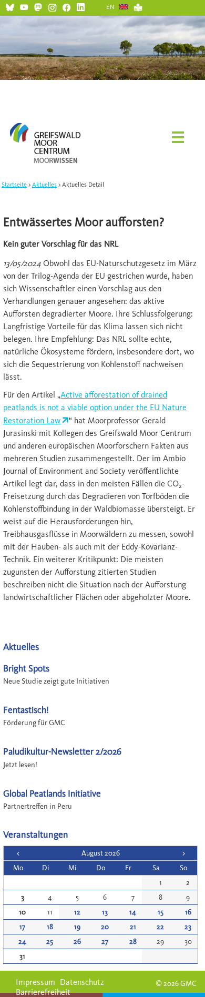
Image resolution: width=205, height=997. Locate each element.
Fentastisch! (26, 709)
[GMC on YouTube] (23, 6)
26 (77, 941)
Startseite (14, 184)
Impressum (35, 982)
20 (105, 926)
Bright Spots (26, 668)
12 (77, 912)
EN (110, 7)
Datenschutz (82, 982)
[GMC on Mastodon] (38, 6)
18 (50, 926)
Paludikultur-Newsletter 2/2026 (62, 751)
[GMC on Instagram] (52, 6)
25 (49, 941)
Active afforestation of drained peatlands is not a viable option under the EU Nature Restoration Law (95, 407)
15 (160, 912)
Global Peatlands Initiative (52, 793)
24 (22, 941)
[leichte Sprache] (138, 6)
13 (105, 912)
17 (22, 926)
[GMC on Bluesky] (9, 6)
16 (188, 912)
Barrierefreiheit (43, 992)
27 (104, 941)
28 (133, 941)
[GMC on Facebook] (66, 6)
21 (133, 926)
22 (160, 926)
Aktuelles (44, 184)
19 (77, 926)
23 (187, 926)
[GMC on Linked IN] (80, 6)
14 (132, 912)
